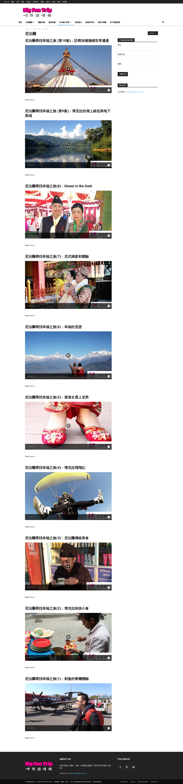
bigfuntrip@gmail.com (135, 92)
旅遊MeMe (90, 22)
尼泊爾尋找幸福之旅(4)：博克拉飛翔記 (55, 468)
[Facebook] (120, 767)
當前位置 (121, 54)
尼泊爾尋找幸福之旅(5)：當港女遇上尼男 (57, 397)
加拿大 (48, 2)
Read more (29, 100)
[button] (163, 22)
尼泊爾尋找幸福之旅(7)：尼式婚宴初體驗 (57, 256)
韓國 (12, 2)
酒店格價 (52, 22)
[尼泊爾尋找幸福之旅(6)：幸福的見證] (68, 355)
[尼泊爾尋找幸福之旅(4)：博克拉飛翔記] (68, 496)
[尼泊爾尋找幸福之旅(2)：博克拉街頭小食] (68, 637)
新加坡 (29, 2)
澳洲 (59, 2)
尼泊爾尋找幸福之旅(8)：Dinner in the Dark (58, 186)
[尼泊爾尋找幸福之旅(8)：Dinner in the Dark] (68, 214)
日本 (5, 2)
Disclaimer (124, 782)
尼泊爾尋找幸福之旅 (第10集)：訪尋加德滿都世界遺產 (67, 41)
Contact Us (154, 782)
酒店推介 (78, 22)
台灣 (17, 2)
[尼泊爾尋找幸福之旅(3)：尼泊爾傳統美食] (68, 566)
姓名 (119, 45)
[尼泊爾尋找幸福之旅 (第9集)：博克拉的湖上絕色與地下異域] (68, 144)
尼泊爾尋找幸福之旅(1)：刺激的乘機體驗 (57, 679)
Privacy (132, 782)
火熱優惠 (29, 22)
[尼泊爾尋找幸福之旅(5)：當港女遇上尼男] (68, 426)
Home (27, 29)
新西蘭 (65, 2)
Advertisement (143, 782)
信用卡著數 (102, 22)
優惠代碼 (41, 22)
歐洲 (53, 2)
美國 (42, 2)
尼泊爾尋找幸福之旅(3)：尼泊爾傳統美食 (57, 538)
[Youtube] (133, 767)
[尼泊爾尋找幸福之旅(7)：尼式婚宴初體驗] (68, 285)
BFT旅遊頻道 (115, 22)
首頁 (20, 22)
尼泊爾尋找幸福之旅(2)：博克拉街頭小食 (57, 608)
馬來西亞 (35, 2)
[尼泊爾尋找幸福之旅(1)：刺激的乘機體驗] (68, 707)
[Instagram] (126, 767)
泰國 (22, 2)
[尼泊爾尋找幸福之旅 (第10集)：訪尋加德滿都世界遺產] (68, 69)
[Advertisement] (104, 12)
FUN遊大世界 (64, 22)
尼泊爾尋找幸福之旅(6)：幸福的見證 (53, 327)
